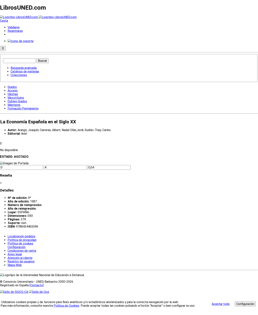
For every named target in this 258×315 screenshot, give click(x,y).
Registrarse (15, 31)
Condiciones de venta (22, 250)
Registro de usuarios (21, 261)
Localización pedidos (21, 236)
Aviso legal (15, 254)
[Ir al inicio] (38, 17)
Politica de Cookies (66, 305)
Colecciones (19, 75)
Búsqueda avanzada (24, 68)
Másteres (14, 105)
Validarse (14, 27)
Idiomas (13, 94)
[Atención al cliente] (21, 41)
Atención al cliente (20, 258)
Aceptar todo (221, 304)
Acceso (13, 90)
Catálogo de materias (25, 71)
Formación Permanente (23, 108)
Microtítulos (16, 98)
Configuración (16, 247)
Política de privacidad (22, 240)
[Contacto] (36, 285)
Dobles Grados (17, 101)
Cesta (4, 20)
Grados (12, 87)
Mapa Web (15, 265)
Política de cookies (20, 243)
